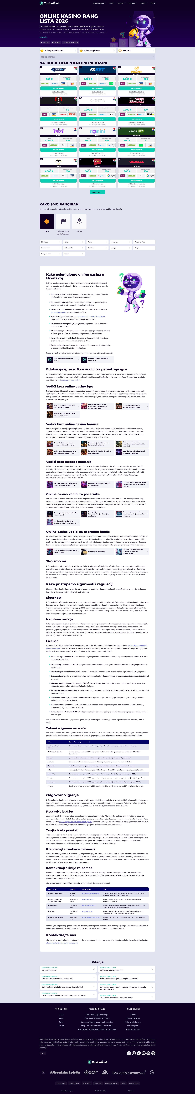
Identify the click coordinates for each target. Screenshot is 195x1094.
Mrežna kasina (98, 3)
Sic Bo (61, 1022)
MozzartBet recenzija (136, 92)
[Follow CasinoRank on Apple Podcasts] (153, 1053)
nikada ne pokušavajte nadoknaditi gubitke (75, 822)
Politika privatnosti (133, 1029)
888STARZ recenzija (58, 122)
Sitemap (131, 1091)
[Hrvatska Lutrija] (65, 1072)
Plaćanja (132, 3)
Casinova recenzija (97, 122)
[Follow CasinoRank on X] (139, 1053)
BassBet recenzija (58, 92)
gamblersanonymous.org (90, 893)
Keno (61, 1018)
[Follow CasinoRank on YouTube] (144, 1053)
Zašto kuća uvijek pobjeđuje (97, 1015)
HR (42, 1053)
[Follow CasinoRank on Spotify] (148, 1053)
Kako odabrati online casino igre (96, 1018)
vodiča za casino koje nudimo (68, 380)
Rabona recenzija (97, 184)
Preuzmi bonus (58, 88)
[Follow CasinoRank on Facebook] (129, 1053)
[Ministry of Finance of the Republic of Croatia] (43, 1072)
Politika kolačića (100, 1091)
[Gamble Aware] (129, 1072)
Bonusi (120, 3)
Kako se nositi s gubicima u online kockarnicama (97, 1029)
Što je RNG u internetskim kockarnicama (96, 1026)
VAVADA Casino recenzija (136, 184)
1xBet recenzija (97, 92)
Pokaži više (96, 192)
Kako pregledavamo (133, 1022)
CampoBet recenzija (136, 153)
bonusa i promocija (58, 312)
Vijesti (153, 3)
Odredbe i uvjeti (66, 1091)
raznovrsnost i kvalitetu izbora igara (91, 316)
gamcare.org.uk (87, 911)
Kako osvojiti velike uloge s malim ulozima (97, 1022)
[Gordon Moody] (91, 1072)
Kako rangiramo (133, 1026)
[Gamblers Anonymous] (105, 1072)
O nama (133, 1015)
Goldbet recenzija (58, 184)
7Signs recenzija (58, 153)
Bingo (61, 1015)
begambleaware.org (88, 905)
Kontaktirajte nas (133, 1018)
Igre (111, 3)
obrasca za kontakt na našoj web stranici (62, 943)
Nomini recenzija (97, 153)
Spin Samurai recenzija (136, 122)
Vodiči (142, 3)
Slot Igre (61, 1026)
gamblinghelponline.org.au (91, 917)
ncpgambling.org (87, 899)
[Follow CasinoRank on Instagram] (134, 1053)
